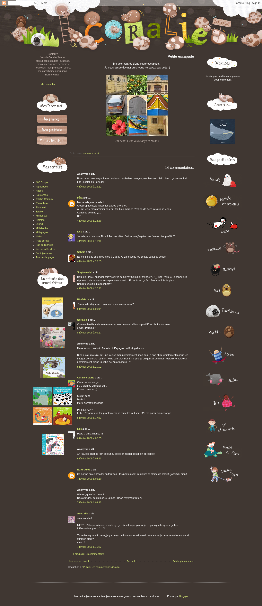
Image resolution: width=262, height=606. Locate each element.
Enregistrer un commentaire (88, 554)
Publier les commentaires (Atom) (101, 567)
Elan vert (41, 207)
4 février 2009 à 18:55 (89, 261)
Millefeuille (42, 228)
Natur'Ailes (83, 469)
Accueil (131, 561)
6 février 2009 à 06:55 (89, 438)
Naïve (39, 236)
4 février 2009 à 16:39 (89, 220)
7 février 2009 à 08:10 (89, 478)
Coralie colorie (85, 377)
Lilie (79, 429)
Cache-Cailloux (44, 199)
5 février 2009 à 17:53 (89, 417)
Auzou (39, 190)
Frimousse (41, 215)
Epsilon (40, 211)
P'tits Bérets (42, 240)
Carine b (82, 320)
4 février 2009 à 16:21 (89, 186)
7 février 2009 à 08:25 (89, 502)
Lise (79, 231)
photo (97, 153)
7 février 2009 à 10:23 (89, 546)
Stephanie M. (84, 272)
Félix (80, 197)
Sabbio (81, 252)
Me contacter (48, 84)
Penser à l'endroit (45, 249)
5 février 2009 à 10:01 (89, 366)
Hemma (40, 220)
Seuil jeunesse (44, 253)
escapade (88, 153)
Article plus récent (79, 561)
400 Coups (42, 182)
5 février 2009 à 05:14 (89, 308)
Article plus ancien (183, 561)
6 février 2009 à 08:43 (89, 458)
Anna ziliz (82, 513)
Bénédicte (83, 299)
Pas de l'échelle (44, 245)
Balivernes (42, 195)
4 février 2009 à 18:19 (89, 241)
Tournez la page (45, 257)
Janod (39, 224)
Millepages (42, 232)
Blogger (183, 596)
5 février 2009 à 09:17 (89, 332)
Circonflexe (42, 203)
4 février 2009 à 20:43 (89, 288)
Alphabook (42, 186)
